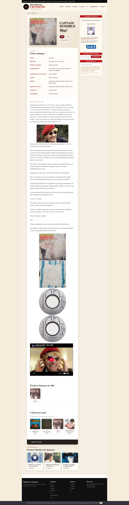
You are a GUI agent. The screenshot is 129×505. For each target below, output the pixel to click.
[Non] (127, 503)
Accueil (61, 6)
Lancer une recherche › (91, 487)
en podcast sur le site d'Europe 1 (89, 39)
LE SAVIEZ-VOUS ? (94, 6)
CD (86, 6)
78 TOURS (81, 6)
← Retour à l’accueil (36, 442)
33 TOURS (74, 6)
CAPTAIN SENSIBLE (65, 40)
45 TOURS (68, 6)
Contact (102, 6)
